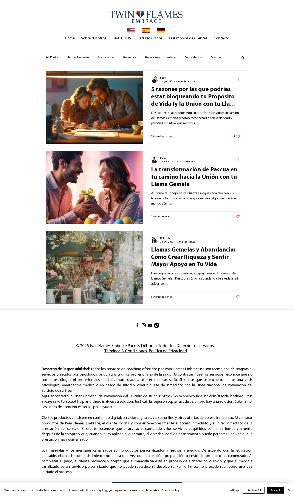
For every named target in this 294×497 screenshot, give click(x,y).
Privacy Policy (170, 490)
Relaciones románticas (160, 57)
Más (214, 57)
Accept (275, 490)
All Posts (52, 57)
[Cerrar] (288, 490)
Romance (129, 57)
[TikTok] (156, 325)
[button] (93, 38)
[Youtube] (150, 325)
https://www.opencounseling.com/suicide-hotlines (202, 396)
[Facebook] (137, 325)
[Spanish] (145, 30)
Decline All (254, 490)
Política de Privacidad (168, 351)
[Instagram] (143, 325)
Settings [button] (234, 490)
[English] (130, 30)
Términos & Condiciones (125, 351)
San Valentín (193, 57)
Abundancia (106, 57)
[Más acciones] (239, 79)
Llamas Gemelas (78, 57)
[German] (160, 30)
